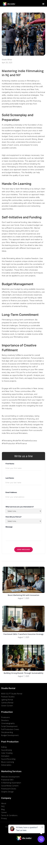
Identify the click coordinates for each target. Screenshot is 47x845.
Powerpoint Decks (8, 788)
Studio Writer (7, 60)
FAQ (3, 806)
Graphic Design (7, 791)
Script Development (9, 726)
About (3, 803)
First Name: (10, 464)
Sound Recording (8, 759)
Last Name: (10, 478)
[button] (43, 4)
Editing (4, 747)
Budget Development (10, 735)
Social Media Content (9, 785)
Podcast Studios (8, 696)
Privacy (4, 818)
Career (4, 812)
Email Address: (11, 492)
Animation (5, 756)
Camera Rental (7, 702)
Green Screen (7, 705)
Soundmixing (6, 750)
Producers (5, 717)
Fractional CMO (7, 779)
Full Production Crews (10, 729)
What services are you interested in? (20, 507)
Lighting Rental (7, 699)
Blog (3, 809)
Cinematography (8, 723)
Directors (5, 720)
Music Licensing (7, 762)
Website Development (10, 776)
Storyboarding (7, 732)
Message (9, 527)
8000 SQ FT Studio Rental (11, 693)
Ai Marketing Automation (11, 782)
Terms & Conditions (9, 815)
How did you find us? (13, 517)
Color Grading (6, 753)
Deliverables (6, 765)
